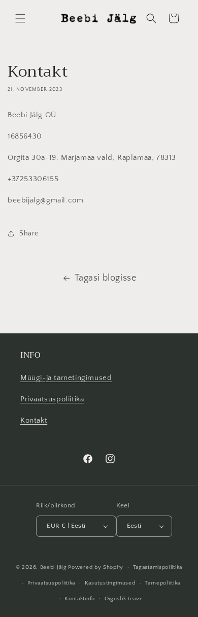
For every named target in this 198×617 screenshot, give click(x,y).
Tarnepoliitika (162, 583)
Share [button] (29, 233)
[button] (20, 18)
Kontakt (33, 420)
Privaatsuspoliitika (52, 399)
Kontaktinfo (79, 599)
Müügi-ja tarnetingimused (66, 377)
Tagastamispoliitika (157, 567)
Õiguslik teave (124, 599)
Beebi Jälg (53, 567)
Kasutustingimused (110, 583)
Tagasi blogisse (106, 278)
